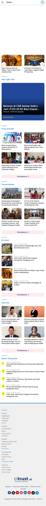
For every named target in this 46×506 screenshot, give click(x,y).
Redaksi (4, 439)
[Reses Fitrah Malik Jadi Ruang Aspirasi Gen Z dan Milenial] (34, 137)
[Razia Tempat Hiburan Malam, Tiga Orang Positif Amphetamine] (12, 60)
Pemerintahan (6, 429)
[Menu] (3, 2)
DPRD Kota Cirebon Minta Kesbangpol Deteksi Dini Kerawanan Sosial (33, 167)
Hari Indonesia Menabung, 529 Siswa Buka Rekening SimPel (24, 365)
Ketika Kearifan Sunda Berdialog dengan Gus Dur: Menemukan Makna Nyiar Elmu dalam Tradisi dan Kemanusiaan (11, 341)
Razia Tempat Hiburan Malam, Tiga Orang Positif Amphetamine (11, 70)
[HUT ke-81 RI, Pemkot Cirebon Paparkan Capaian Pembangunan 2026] (34, 193)
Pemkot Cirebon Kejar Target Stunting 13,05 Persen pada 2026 (32, 223)
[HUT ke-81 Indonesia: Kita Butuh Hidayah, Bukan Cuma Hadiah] (12, 311)
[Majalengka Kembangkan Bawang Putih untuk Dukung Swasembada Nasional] (12, 193)
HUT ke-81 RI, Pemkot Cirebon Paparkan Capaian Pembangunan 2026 (34, 203)
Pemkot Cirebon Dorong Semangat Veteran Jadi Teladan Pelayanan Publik (11, 223)
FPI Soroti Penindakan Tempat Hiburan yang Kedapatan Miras (22, 388)
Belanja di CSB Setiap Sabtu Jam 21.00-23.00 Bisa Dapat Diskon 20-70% (20, 107)
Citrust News (6, 467)
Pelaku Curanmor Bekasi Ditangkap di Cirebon (27, 284)
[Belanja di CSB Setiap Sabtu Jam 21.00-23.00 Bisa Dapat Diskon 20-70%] (23, 99)
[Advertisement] (23, 29)
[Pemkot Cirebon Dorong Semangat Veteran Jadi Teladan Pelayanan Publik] (12, 213)
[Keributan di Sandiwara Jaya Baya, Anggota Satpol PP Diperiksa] (34, 60)
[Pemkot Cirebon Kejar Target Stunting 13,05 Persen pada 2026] (34, 213)
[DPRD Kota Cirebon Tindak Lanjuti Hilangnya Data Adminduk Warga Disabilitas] (12, 158)
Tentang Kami (6, 452)
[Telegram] (37, 493)
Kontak (4, 446)
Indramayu (5, 418)
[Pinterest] (17, 493)
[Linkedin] (25, 493)
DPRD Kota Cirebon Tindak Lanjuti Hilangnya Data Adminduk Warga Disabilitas (11, 167)
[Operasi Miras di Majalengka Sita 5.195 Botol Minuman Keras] (7, 248)
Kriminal (4, 426)
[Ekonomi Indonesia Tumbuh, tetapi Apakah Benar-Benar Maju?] (34, 311)
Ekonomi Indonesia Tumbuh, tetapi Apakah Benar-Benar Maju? (34, 321)
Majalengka (6, 416)
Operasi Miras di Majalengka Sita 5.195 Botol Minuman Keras (27, 247)
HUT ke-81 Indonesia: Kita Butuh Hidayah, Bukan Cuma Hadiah (10, 321)
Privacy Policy (6, 457)
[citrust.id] (9, 2)
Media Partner (6, 444)
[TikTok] (33, 493)
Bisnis (4, 431)
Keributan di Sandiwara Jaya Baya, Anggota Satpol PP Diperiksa (34, 70)
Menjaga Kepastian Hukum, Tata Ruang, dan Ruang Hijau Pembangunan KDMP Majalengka (34, 341)
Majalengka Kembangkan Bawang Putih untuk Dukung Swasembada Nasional (12, 203)
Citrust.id (5, 465)
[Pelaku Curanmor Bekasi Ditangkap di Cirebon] (7, 285)
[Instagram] (21, 493)
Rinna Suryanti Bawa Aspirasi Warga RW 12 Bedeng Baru (9, 147)
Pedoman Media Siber (9, 442)
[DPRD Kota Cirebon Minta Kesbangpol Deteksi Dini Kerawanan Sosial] (34, 158)
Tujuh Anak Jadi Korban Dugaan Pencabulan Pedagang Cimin (25, 259)
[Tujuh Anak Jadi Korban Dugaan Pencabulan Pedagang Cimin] (7, 261)
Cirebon (4, 413)
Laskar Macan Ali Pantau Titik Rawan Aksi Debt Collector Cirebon (23, 380)
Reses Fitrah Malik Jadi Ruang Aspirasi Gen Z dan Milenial (33, 147)
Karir (3, 459)
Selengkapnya (22, 176)
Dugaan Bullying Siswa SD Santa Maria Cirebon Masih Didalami (25, 372)
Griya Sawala (6, 433)
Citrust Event (6, 472)
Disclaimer (5, 454)
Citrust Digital (6, 470)
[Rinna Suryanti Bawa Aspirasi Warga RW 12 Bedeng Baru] (12, 137)
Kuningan (5, 421)
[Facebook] (9, 493)
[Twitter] (13, 493)
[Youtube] (29, 493)
